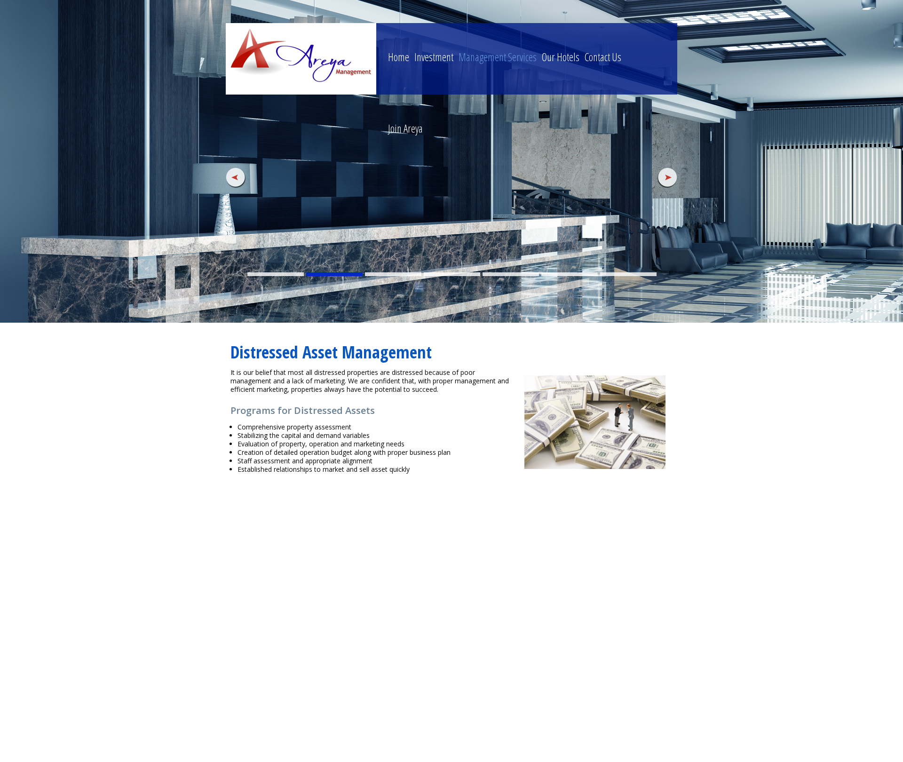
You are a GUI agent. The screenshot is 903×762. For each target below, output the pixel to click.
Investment (433, 56)
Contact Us (603, 56)
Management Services (498, 56)
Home (398, 56)
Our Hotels (560, 56)
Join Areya (405, 128)
